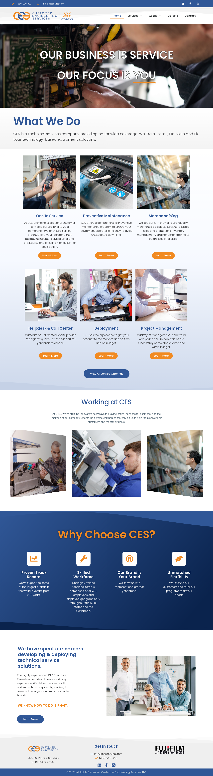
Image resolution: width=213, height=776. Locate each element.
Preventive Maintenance (106, 216)
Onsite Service (49, 216)
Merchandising (163, 216)
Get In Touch (106, 746)
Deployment (106, 328)
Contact (190, 16)
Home (117, 16)
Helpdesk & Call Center (50, 328)
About (153, 16)
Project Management (161, 328)
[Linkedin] (183, 4)
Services (133, 16)
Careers (173, 16)
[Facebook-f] (190, 4)
